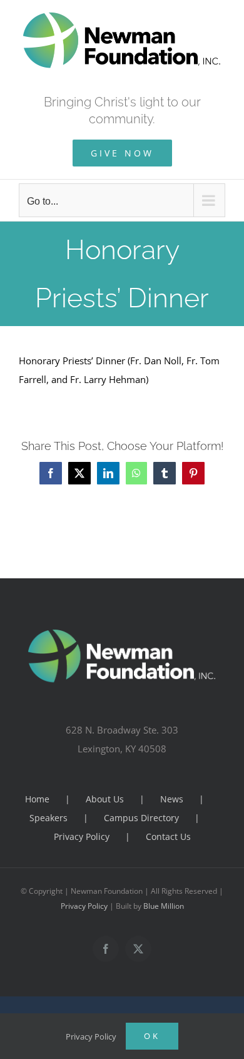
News (171, 799)
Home (37, 799)
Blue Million (163, 906)
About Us (105, 799)
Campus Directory (141, 818)
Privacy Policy (81, 836)
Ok (152, 1035)
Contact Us (168, 836)
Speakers (48, 818)
